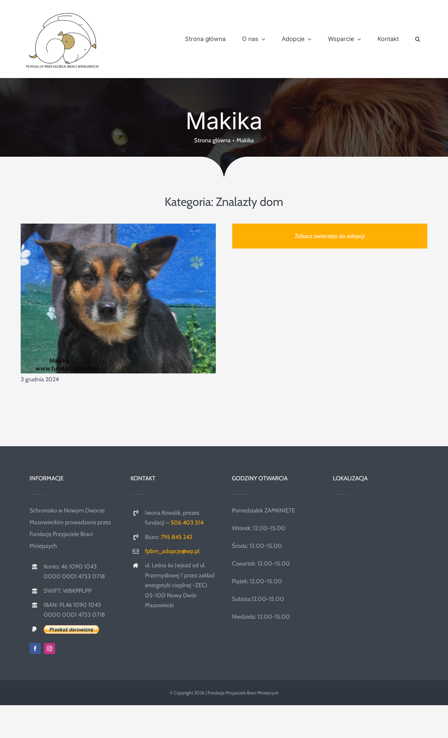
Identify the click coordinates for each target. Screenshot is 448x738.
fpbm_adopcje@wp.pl (172, 551)
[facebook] (35, 648)
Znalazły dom (249, 201)
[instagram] (49, 648)
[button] (418, 39)
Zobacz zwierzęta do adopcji (330, 236)
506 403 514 (187, 522)
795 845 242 (176, 537)
